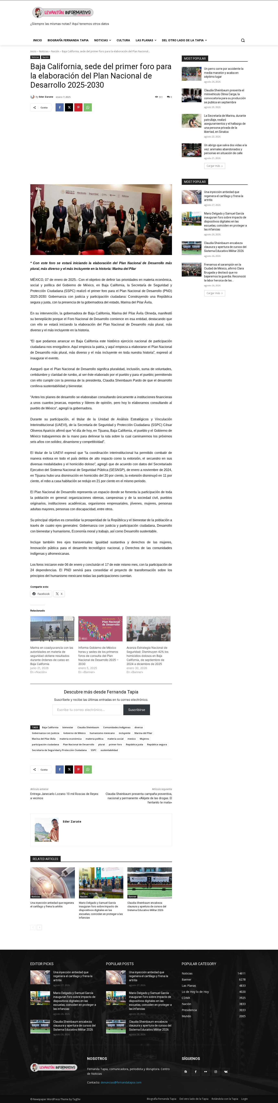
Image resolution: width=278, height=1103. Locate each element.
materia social (115, 738)
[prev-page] (32, 927)
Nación (55, 51)
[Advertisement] (101, 146)
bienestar (67, 727)
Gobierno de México (74, 733)
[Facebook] (60, 107)
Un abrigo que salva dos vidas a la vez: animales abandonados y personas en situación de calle (225, 149)
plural (101, 744)
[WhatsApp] (88, 107)
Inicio (33, 51)
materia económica (71, 738)
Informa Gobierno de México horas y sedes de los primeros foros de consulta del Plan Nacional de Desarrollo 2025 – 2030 (98, 656)
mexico (132, 738)
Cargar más (213, 166)
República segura (157, 744)
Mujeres (144, 738)
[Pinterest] (78, 107)
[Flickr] (206, 1072)
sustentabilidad (109, 750)
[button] (243, 40)
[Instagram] (216, 1072)
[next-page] (39, 927)
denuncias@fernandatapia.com (121, 1082)
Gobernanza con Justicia (45, 733)
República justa (134, 744)
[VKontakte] (226, 1072)
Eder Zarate (46, 96)
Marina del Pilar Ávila (44, 738)
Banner (132, 896)
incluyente (124, 733)
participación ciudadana (45, 744)
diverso (139, 727)
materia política (94, 738)
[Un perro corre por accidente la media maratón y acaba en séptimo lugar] (191, 74)
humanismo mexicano (102, 733)
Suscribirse (136, 710)
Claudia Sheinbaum (88, 727)
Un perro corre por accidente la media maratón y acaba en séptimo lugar (223, 72)
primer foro (115, 744)
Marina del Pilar (143, 733)
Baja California (50, 727)
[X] (69, 107)
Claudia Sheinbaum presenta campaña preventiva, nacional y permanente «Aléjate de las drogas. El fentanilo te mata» (139, 798)
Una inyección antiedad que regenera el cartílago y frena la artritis (223, 196)
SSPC (93, 750)
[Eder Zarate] (33, 97)
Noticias (43, 51)
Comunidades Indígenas (116, 727)
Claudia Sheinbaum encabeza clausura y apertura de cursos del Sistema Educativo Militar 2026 (146, 906)
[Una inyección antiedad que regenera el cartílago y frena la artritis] (52, 882)
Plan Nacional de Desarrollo (78, 744)
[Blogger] (186, 1072)
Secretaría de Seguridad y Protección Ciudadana (59, 750)
